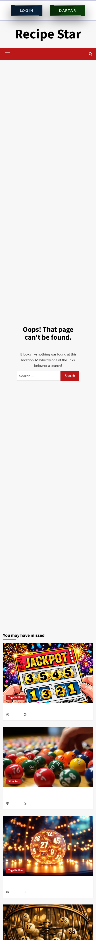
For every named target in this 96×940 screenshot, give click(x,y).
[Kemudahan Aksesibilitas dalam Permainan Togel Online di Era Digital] (48, 846)
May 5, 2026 (33, 803)
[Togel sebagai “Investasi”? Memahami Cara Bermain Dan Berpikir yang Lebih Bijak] (48, 757)
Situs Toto (14, 781)
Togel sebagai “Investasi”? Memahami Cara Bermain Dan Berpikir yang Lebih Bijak (45, 795)
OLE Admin (16, 715)
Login (27, 10)
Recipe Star (48, 34)
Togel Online (15, 697)
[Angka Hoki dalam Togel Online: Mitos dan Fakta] (48, 673)
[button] (7, 53)
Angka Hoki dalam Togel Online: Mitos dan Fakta (41, 709)
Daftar (67, 10)
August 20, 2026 (36, 715)
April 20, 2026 (34, 892)
